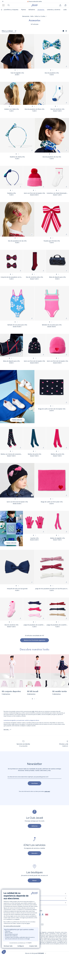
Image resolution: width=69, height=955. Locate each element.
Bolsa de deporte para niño (11, 361)
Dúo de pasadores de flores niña (34, 109)
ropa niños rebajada (43, 938)
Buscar (34, 880)
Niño (32, 16)
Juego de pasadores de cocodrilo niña (35, 625)
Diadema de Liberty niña (17, 157)
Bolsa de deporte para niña (57, 277)
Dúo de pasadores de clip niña (52, 157)
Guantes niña (34, 538)
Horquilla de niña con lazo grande (17, 588)
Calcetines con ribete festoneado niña (58, 193)
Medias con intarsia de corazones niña (12, 454)
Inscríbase (34, 783)
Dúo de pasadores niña (52, 73)
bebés (64, 933)
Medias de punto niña (34, 454)
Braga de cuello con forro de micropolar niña (51, 409)
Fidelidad (48, 942)
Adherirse (34, 826)
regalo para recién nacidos (55, 936)
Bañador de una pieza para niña (17, 325)
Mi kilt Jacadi (32, 691)
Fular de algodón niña (17, 73)
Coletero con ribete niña (11, 109)
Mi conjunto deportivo (11, 691)
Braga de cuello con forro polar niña (52, 502)
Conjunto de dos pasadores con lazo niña (12, 277)
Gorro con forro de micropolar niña (34, 193)
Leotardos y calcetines (53, 9)
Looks (65, 9)
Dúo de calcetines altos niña (34, 277)
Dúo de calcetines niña (57, 109)
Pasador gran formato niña (52, 241)
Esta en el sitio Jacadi (34, 953)
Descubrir (34, 853)
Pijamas (23, 9)
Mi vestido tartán (59, 691)
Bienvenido (25, 16)
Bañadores (32, 9)
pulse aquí (47, 791)
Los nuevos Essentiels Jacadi (34, 1)
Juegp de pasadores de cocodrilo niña (58, 625)
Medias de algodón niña (57, 538)
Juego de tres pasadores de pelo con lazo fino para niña (52, 588)
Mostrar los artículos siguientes (34, 640)
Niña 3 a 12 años (40, 16)
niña (33, 711)
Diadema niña (11, 193)
